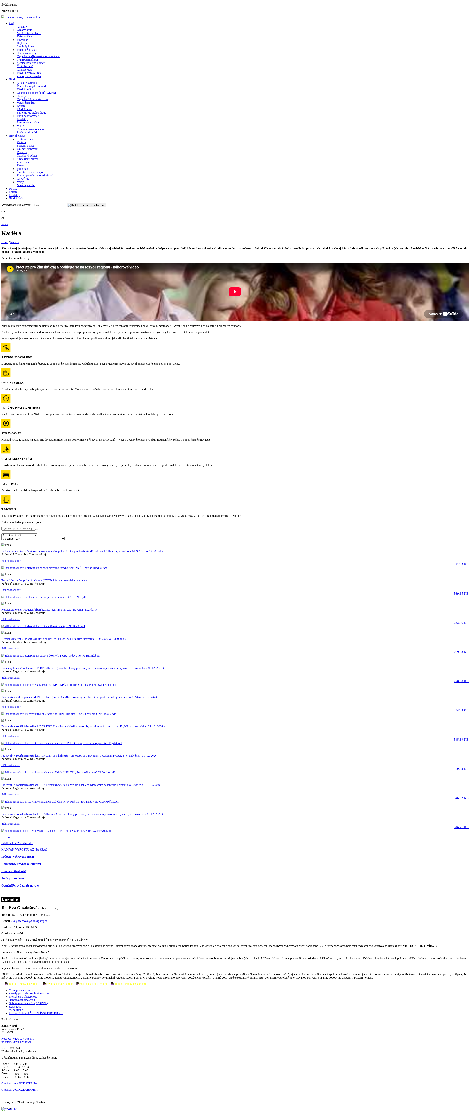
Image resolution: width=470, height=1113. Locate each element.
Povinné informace (28, 115)
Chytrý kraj (23, 178)
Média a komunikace (29, 33)
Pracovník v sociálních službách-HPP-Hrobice (82, 814)
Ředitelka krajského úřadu (32, 86)
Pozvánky (22, 39)
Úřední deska (24, 109)
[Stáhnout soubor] (54, 567)
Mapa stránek (16, 1009)
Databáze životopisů (13, 871)
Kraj (11, 23)
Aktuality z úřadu (27, 82)
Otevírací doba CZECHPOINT (19, 1089)
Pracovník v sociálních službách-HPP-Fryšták (81, 784)
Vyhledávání (8, 204)
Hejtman (22, 43)
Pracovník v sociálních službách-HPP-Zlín (79, 755)
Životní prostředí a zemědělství (35, 175)
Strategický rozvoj (27, 158)
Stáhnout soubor (235, 562)
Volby (20, 125)
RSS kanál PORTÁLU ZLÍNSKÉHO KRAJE (36, 1013)
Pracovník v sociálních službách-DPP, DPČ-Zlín (82, 726)
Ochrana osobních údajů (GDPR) (36, 92)
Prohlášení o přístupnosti (23, 996)
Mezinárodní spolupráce (31, 62)
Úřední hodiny (25, 89)
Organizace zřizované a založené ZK (38, 56)
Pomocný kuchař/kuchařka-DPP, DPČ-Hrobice (82, 668)
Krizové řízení (25, 36)
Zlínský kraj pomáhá (29, 76)
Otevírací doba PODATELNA (19, 1083)
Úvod (4, 242)
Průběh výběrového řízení (17, 856)
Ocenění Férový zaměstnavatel (20, 885)
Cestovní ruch (25, 139)
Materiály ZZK (26, 185)
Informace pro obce (28, 122)
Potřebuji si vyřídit (27, 132)
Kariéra (21, 105)
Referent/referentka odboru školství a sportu (63, 638)
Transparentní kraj (27, 59)
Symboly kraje (25, 46)
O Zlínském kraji (27, 53)
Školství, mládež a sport (30, 172)
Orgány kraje (24, 29)
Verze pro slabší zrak (21, 990)
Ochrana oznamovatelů (30, 129)
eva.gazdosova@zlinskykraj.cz (29, 921)
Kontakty (22, 119)
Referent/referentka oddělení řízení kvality (49, 609)
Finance (21, 165)
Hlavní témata (17, 135)
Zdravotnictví (24, 162)
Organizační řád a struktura (32, 99)
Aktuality (22, 26)
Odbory (21, 96)
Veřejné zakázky (26, 102)
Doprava (22, 152)
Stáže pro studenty (13, 878)
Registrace (15, 1006)
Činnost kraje (24, 69)
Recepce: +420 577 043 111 (17, 1038)
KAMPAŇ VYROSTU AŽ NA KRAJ (24, 849)
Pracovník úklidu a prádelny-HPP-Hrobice (79, 697)
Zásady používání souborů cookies (29, 993)
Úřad (12, 79)
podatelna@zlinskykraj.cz (16, 1041)
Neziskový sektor (27, 155)
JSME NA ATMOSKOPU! (17, 843)
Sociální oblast (25, 145)
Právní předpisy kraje (29, 72)
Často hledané (25, 66)
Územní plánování (27, 148)
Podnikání (23, 168)
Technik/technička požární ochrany (44, 580)
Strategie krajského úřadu (31, 112)
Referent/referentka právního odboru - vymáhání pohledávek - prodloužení (82, 551)
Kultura (21, 142)
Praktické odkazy (27, 49)
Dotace (13, 188)
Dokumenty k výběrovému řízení (21, 863)
